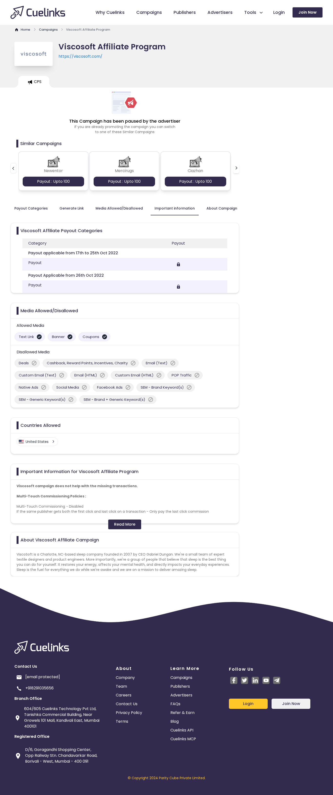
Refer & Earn (182, 712)
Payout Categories (31, 208)
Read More (124, 524)
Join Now (307, 12)
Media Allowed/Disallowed (119, 208)
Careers (123, 695)
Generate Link (71, 208)
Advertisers (181, 695)
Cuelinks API (181, 730)
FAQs (175, 704)
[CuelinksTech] (277, 680)
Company (125, 677)
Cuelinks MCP (183, 739)
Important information (175, 208)
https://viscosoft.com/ (80, 56)
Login (248, 703)
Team (121, 686)
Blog (174, 721)
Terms (122, 721)
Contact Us (126, 704)
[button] (13, 168)
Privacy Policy (129, 712)
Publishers (180, 686)
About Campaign (221, 208)
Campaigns (181, 677)
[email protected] (42, 677)
